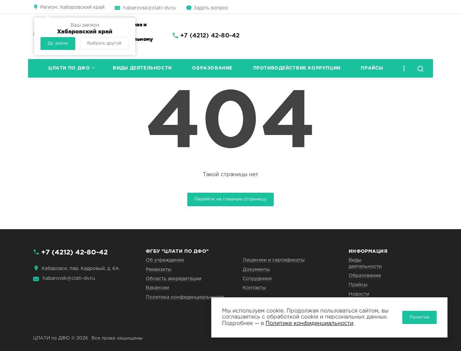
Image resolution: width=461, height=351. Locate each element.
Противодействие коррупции (297, 68)
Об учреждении (165, 260)
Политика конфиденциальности (185, 297)
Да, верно (58, 43)
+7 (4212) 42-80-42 (210, 35)
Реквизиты (158, 270)
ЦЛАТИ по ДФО (69, 68)
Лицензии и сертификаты (274, 260)
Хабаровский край (72, 7)
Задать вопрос (210, 8)
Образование (212, 68)
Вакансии (157, 288)
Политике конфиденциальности (309, 323)
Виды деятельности (142, 68)
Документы (256, 270)
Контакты (254, 288)
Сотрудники (257, 279)
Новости (359, 294)
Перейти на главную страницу (230, 199)
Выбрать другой (104, 43)
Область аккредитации (173, 279)
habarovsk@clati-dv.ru (149, 8)
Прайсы (372, 68)
